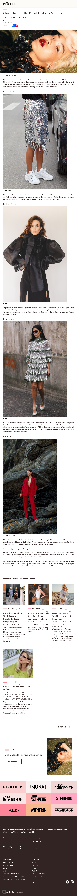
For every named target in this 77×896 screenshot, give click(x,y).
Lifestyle (35, 859)
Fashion (11, 9)
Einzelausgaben (38, 874)
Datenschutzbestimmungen (28, 846)
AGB (4, 871)
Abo (33, 882)
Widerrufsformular (11, 874)
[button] (4, 892)
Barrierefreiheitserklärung (14, 880)
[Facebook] (13, 25)
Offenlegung (8, 865)
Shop (34, 880)
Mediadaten (8, 862)
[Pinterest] (17, 25)
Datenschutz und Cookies (13, 877)
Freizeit (35, 865)
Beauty (35, 868)
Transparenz (21, 310)
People (34, 862)
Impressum (7, 868)
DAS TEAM (7, 859)
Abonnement (13, 761)
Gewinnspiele (37, 877)
